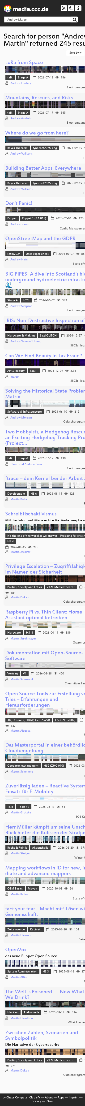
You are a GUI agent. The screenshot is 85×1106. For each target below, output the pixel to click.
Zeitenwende (16, 929)
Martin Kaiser (19, 499)
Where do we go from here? (37, 133)
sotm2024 (14, 254)
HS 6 (33, 494)
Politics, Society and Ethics (24, 587)
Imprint (74, 1097)
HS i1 (29, 633)
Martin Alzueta (20, 731)
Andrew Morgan (21, 417)
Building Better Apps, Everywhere (43, 169)
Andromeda (31, 1012)
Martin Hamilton (21, 1018)
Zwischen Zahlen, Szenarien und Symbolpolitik (41, 1036)
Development (16, 494)
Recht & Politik (17, 848)
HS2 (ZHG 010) (54, 766)
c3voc (49, 1101)
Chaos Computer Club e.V (23, 1097)
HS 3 (45, 971)
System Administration (22, 971)
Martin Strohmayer (23, 638)
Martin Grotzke (20, 812)
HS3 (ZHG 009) (65, 720)
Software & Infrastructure (24, 412)
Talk (10, 807)
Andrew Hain (19, 259)
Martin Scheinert (21, 771)
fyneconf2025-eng (45, 148)
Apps (61, 1097)
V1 (24, 673)
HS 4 (10, 541)
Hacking (12, 1012)
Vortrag (12, 673)
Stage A (23, 77)
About (49, 1097)
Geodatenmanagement (22, 766)
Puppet (12, 218)
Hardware (14, 633)
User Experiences (37, 254)
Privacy (36, 1101)
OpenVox (15, 950)
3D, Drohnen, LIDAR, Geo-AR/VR (28, 720)
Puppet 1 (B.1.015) (34, 218)
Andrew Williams (21, 154)
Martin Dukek (19, 597)
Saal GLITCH (48, 335)
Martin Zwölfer (20, 552)
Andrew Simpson (21, 306)
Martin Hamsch (20, 935)
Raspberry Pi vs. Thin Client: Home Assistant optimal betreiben (43, 615)
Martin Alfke (18, 977)
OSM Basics (15, 888)
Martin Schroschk (22, 679)
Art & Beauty (16, 371)
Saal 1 (34, 371)
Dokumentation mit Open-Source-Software (44, 656)
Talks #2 (23, 807)
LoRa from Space (24, 63)
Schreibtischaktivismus (30, 514)
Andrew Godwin (20, 118)
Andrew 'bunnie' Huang (25, 341)
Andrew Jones (19, 224)
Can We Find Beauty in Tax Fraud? (43, 356)
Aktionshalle (40, 848)
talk (10, 77)
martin (14, 377)
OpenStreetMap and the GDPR (40, 239)
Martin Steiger (20, 853)
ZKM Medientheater (61, 587)
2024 (26, 300)
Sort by (74, 53)
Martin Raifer (19, 894)
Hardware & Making (21, 335)
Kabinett (36, 929)
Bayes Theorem (17, 148)
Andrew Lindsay (20, 83)
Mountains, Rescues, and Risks (39, 98)
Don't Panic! (19, 204)
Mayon (32, 888)
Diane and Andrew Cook (26, 464)
